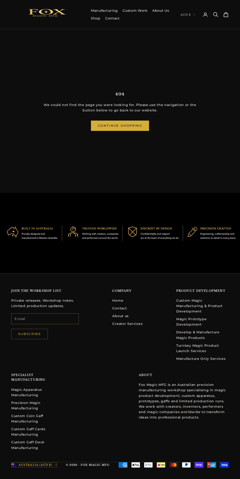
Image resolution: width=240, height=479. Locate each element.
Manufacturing (104, 10)
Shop (96, 18)
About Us (160, 10)
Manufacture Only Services (201, 359)
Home (117, 300)
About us (120, 316)
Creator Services (127, 324)
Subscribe (29, 334)
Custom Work (135, 10)
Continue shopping (120, 125)
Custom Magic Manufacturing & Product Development (199, 305)
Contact (112, 18)
